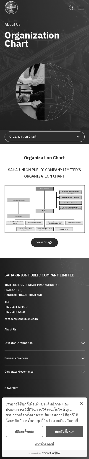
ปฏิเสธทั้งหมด (24, 431)
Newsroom (11, 388)
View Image (44, 242)
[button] (80, 8)
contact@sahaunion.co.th (21, 319)
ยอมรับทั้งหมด (64, 431)
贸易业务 (11, 365)
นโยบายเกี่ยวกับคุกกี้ (62, 420)
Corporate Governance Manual (26, 379)
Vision (9, 337)
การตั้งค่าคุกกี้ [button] (44, 444)
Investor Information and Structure (30, 350)
